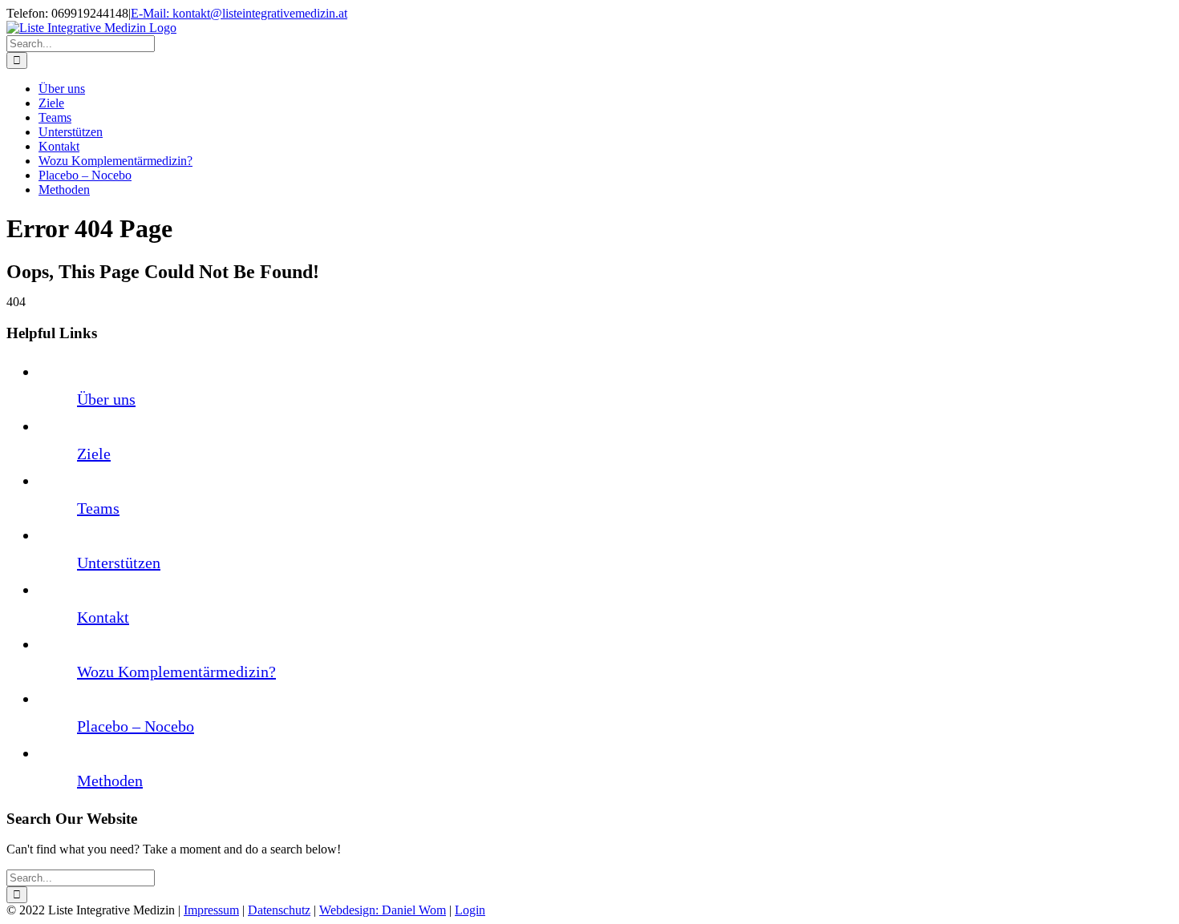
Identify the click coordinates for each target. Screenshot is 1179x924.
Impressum (211, 910)
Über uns (106, 399)
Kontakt (103, 617)
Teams (98, 508)
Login (470, 910)
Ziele (94, 453)
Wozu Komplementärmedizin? (176, 671)
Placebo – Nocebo (135, 726)
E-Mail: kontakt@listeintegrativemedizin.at (239, 13)
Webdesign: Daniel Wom (382, 910)
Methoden (110, 780)
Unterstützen (118, 562)
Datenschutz (279, 910)
